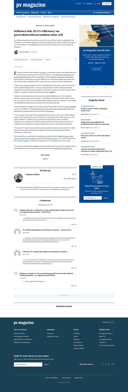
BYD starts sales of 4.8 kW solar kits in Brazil (95, 137)
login (43, 205)
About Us (102, 336)
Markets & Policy (21, 17)
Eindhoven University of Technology (61, 77)
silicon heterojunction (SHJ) (62, 109)
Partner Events (78, 345)
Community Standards (106, 345)
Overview (77, 333)
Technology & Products (34, 17)
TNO (66, 107)
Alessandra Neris (85, 141)
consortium (25, 85)
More (50, 12)
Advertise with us (86, 364)
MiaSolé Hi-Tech (52, 138)
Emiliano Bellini (25, 52)
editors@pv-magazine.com (63, 148)
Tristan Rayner (85, 114)
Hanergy (26, 141)
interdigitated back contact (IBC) (42, 109)
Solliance (43, 72)
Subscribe (50, 333)
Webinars (77, 339)
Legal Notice (78, 378)
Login (98, 4)
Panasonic (50, 111)
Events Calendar (79, 348)
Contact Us (102, 342)
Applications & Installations (51, 17)
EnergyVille (40, 77)
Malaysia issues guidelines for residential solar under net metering (95, 123)
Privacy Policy (66, 378)
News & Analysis (23, 12)
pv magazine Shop (105, 333)
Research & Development (68, 17)
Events (43, 12)
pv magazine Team (105, 339)
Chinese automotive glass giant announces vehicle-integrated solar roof (96, 150)
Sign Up (105, 198)
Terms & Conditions (52, 378)
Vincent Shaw (84, 155)
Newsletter (89, 4)
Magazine (35, 12)
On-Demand (78, 342)
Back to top (106, 322)
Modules (48, 60)
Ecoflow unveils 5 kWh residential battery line (94, 110)
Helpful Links (104, 329)
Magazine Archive (52, 336)
